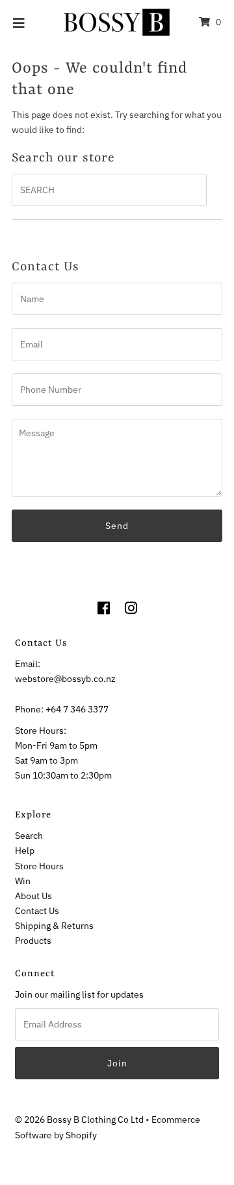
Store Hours (39, 866)
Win (23, 880)
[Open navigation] (19, 22)
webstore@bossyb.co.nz (65, 678)
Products (33, 940)
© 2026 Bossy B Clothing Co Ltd (79, 1119)
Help (24, 850)
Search (29, 835)
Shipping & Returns (54, 925)
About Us (33, 895)
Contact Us (37, 910)
